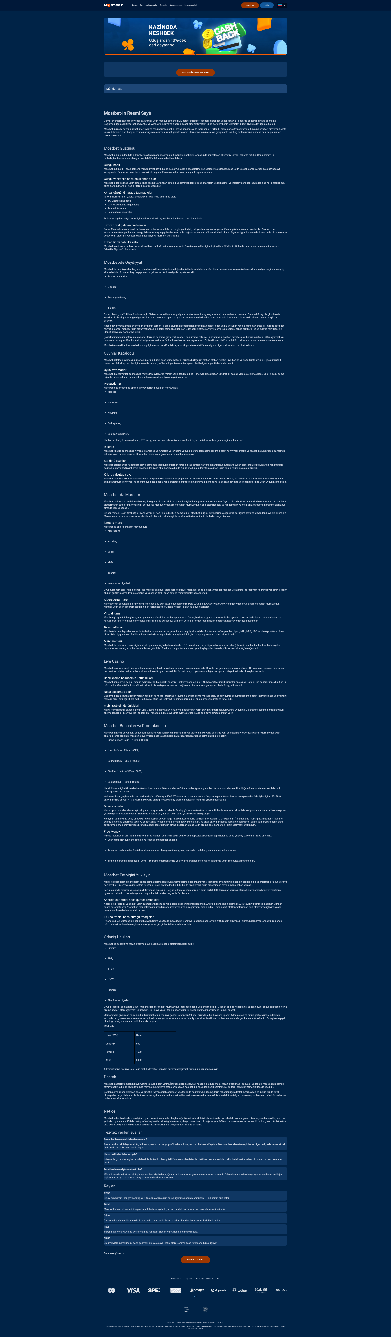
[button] (194, 1296)
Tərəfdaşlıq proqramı (204, 1278)
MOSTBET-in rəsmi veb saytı (195, 72)
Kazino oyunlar (151, 5)
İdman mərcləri (191, 5)
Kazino (134, 5)
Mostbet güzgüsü (195, 1260)
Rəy (141, 5)
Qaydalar (188, 1278)
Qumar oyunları (176, 5)
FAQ (218, 1278)
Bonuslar (163, 5)
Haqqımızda (176, 1278)
